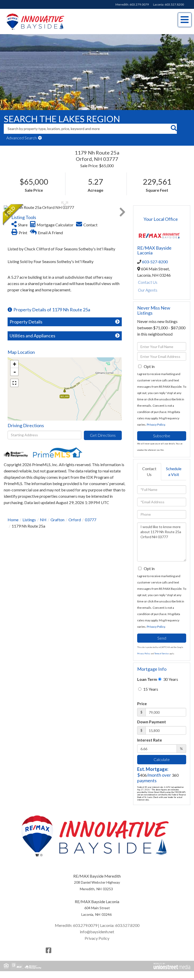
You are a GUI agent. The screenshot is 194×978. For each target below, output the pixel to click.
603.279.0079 (139, 4)
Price (142, 703)
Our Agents (147, 290)
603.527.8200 (174, 4)
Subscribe (161, 435)
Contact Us (147, 282)
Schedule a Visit (173, 471)
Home (13, 519)
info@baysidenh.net (97, 931)
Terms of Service (161, 653)
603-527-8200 (155, 261)
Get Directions (103, 435)
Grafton (57, 519)
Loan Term (147, 679)
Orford (74, 519)
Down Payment (151, 721)
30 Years (170, 679)
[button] (174, 129)
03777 (90, 519)
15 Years (150, 689)
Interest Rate (149, 739)
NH (43, 519)
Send (161, 638)
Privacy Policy (156, 424)
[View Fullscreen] (14, 383)
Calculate (162, 759)
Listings (29, 519)
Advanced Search (21, 137)
